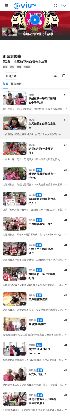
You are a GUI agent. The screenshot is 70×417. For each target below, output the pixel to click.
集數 (5, 83)
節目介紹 (11, 76)
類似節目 (16, 83)
